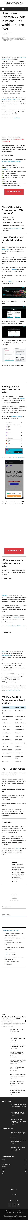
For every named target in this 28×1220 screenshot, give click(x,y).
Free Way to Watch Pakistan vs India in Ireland (14, 944)
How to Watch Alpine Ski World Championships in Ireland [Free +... (18, 1134)
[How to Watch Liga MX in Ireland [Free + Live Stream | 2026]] (5, 1062)
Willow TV (4, 651)
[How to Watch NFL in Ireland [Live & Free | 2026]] (5, 1031)
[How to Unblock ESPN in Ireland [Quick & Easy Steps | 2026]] (5, 1142)
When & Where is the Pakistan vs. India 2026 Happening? (14, 934)
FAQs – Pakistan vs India (13, 961)
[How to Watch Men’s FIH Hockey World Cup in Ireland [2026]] (5, 1083)
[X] (16, 881)
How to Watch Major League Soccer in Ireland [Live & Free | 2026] (17, 1054)
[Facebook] (9, 1205)
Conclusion (9, 964)
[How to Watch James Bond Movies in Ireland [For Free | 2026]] (5, 1114)
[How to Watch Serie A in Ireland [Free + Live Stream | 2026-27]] (5, 1046)
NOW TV (14, 269)
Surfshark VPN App (16, 416)
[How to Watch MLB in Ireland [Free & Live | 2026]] (5, 1069)
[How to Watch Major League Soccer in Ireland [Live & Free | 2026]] (5, 1054)
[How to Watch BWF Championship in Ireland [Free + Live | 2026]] (5, 1038)
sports (3, 1014)
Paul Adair (7, 34)
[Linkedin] (12, 881)
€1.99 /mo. (5, 169)
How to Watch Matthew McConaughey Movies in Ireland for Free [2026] (18, 1121)
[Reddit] (14, 1205)
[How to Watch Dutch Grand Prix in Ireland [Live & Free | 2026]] (14, 1006)
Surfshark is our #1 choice (12, 690)
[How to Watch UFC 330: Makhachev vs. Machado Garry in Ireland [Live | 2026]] (5, 1090)
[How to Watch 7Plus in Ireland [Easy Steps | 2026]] (5, 1149)
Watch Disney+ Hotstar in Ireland (17, 626)
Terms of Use (19, 1210)
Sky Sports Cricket (7, 99)
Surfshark (17, 118)
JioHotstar (16, 99)
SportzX (20, 457)
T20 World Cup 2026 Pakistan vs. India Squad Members (14, 958)
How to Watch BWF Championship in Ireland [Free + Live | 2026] (17, 1038)
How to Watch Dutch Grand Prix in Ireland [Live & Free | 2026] (14, 1018)
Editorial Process (8, 1212)
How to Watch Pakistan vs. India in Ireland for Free (14, 939)
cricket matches (6, 655)
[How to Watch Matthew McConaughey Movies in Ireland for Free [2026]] (5, 1121)
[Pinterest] (14, 881)
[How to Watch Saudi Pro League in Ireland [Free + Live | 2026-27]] (5, 1076)
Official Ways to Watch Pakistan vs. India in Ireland (15, 948)
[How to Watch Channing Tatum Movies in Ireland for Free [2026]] (5, 1106)
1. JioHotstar (12, 952)
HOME (6, 1210)
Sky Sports (12, 228)
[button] (2, 9)
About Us (21, 1212)
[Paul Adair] (3, 35)
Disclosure (15, 1212)
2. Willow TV (12, 954)
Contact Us (11, 1210)
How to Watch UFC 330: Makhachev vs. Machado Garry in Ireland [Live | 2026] (18, 1090)
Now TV (11, 281)
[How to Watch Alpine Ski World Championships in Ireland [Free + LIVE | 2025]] (5, 1134)
